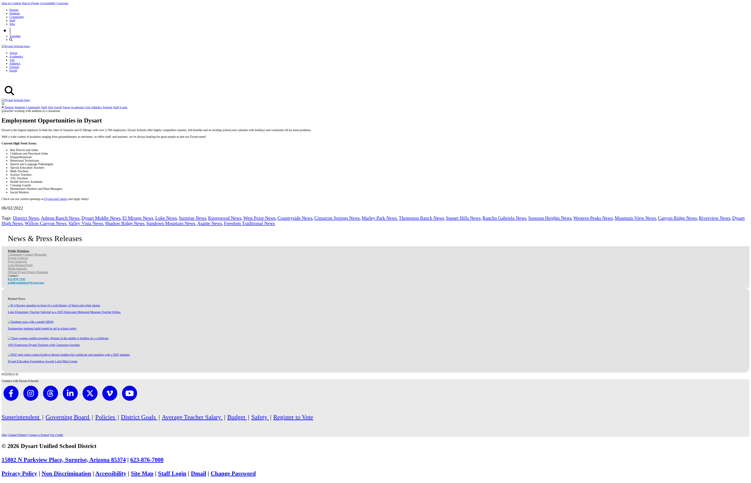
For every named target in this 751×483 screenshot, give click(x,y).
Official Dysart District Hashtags (28, 272)
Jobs (12, 24)
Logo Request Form (20, 265)
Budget (237, 417)
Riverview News (714, 218)
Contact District (17, 435)
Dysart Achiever (18, 258)
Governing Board (68, 417)
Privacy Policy (19, 473)
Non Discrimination (66, 473)
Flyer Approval (17, 261)
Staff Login (120, 107)
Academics (16, 56)
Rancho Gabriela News (504, 218)
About (13, 53)
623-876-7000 (146, 459)
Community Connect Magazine (27, 254)
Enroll (13, 70)
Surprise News (192, 218)
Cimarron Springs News (337, 218)
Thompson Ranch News (421, 218)
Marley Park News (379, 218)
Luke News (166, 218)
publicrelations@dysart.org (26, 282)
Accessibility (110, 473)
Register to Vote (293, 417)
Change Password (233, 473)
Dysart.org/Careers (55, 199)
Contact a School (38, 435)
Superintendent (21, 417)
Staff (12, 20)
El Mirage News (137, 218)
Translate (15, 36)
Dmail (198, 473)
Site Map (142, 473)
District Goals (139, 417)
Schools (14, 67)
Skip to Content (11, 3)
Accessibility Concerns (54, 3)
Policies (106, 417)
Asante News (209, 223)
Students (14, 13)
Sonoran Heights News (549, 218)
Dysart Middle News (100, 218)
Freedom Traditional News (249, 223)
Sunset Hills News (463, 218)
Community (16, 17)
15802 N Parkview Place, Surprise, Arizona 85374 (64, 459)
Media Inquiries (17, 268)
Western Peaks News (593, 218)
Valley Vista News (85, 223)
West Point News (259, 218)
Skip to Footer (30, 3)
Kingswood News (224, 218)
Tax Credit (56, 435)
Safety (260, 417)
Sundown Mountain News (170, 223)
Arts (12, 60)
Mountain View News (635, 218)
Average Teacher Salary (192, 417)
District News (26, 218)
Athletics (14, 63)
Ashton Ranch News (60, 218)
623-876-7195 (16, 279)
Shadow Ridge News (124, 223)
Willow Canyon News (45, 223)
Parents (13, 10)
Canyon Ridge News (677, 218)
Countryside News (295, 218)
